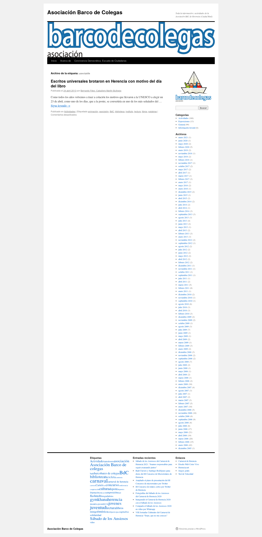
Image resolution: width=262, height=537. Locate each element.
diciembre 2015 (184, 191)
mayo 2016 (183, 185)
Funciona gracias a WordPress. (192, 528)
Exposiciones (184, 121)
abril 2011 (182, 281)
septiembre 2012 (185, 243)
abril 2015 (182, 198)
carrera (93, 485)
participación (116, 512)
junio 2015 (182, 195)
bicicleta (110, 477)
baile (92, 473)
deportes (121, 489)
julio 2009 (182, 329)
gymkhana (98, 499)
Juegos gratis (183, 470)
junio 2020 (182, 140)
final (119, 492)
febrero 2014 (183, 211)
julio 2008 (182, 364)
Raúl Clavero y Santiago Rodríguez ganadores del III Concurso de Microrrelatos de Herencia (154, 473)
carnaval (99, 480)
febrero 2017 (183, 179)
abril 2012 (182, 259)
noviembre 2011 (185, 268)
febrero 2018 (183, 159)
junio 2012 (182, 252)
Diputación (94, 492)
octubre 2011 (183, 271)
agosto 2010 (183, 304)
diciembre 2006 (184, 409)
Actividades (69, 111)
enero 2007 (183, 406)
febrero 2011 (183, 287)
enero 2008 (183, 384)
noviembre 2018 (185, 153)
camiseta (119, 477)
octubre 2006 (183, 416)
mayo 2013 (183, 227)
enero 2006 (183, 445)
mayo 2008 (183, 371)
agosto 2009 (183, 326)
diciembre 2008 (184, 352)
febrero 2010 (183, 313)
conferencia (123, 485)
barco (97, 473)
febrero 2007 (183, 403)
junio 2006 (182, 428)
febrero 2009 (183, 345)
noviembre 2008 (185, 355)
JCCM (106, 504)
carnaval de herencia (118, 481)
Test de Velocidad (185, 473)
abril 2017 (182, 172)
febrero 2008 (183, 380)
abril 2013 (182, 230)
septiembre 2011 (185, 275)
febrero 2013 (183, 233)
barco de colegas (110, 473)
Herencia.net (183, 467)
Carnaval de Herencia (187, 461)
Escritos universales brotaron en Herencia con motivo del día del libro (106, 83)
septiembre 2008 (185, 358)
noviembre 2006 (185, 412)
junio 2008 (182, 368)
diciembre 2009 (184, 316)
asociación (121, 460)
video (92, 522)
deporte (113, 489)
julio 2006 (182, 425)
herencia (114, 499)
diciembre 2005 (184, 448)
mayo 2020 (183, 143)
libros (144, 111)
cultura (104, 488)
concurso (112, 484)
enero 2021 (183, 137)
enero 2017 (183, 182)
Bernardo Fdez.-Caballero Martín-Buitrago (101, 90)
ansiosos (109, 461)
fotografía (105, 496)
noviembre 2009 (185, 320)
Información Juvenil (186, 127)
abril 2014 (182, 207)
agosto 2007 (183, 390)
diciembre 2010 (184, 294)
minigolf (94, 511)
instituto (129, 111)
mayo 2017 (183, 169)
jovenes (115, 503)
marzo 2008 (183, 377)
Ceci (104, 485)
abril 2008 (182, 374)
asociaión (104, 111)
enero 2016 (183, 188)
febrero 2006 (183, 441)
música (103, 511)
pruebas (125, 511)
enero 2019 (183, 150)
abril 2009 (182, 339)
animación (93, 111)
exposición (112, 492)
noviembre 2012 (185, 239)
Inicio (54, 60)
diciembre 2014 (184, 201)
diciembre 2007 (184, 387)
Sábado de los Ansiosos (109, 518)
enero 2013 (183, 236)
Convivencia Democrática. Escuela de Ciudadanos (100, 60)
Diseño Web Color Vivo (188, 464)
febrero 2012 (183, 262)
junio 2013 (182, 223)
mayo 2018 (183, 156)
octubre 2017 (183, 166)
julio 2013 (182, 220)
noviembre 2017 (185, 162)
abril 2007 (182, 396)
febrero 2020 (183, 146)
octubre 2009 (183, 323)
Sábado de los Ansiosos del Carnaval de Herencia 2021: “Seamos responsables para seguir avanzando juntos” (154, 464)
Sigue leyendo (60, 105)
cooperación (94, 489)
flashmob (95, 496)
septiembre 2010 (185, 300)
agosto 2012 (183, 246)
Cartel (99, 485)
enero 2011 (183, 291)
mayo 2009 (183, 336)
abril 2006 (182, 435)
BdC (112, 111)
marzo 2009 (183, 342)
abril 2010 (182, 310)
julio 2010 (182, 307)
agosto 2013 (183, 217)
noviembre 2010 (185, 297)
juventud (98, 507)
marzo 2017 (183, 175)
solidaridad (95, 515)
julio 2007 (182, 393)
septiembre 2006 (185, 419)
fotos (111, 496)
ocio (109, 511)
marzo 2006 (183, 438)
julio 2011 (182, 278)
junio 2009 (182, 332)
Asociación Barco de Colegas (84, 12)
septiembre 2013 (185, 214)
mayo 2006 (183, 432)
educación (103, 492)
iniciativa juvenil (97, 503)
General (181, 124)
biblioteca (120, 111)
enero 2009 (183, 348)
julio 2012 (182, 249)
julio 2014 (182, 204)
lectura (137, 111)
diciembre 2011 (184, 265)
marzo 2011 (183, 284)
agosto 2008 (183, 361)
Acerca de (65, 60)
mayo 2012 (183, 255)
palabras (152, 111)
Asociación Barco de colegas (108, 466)
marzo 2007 (183, 400)
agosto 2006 (183, 422)
